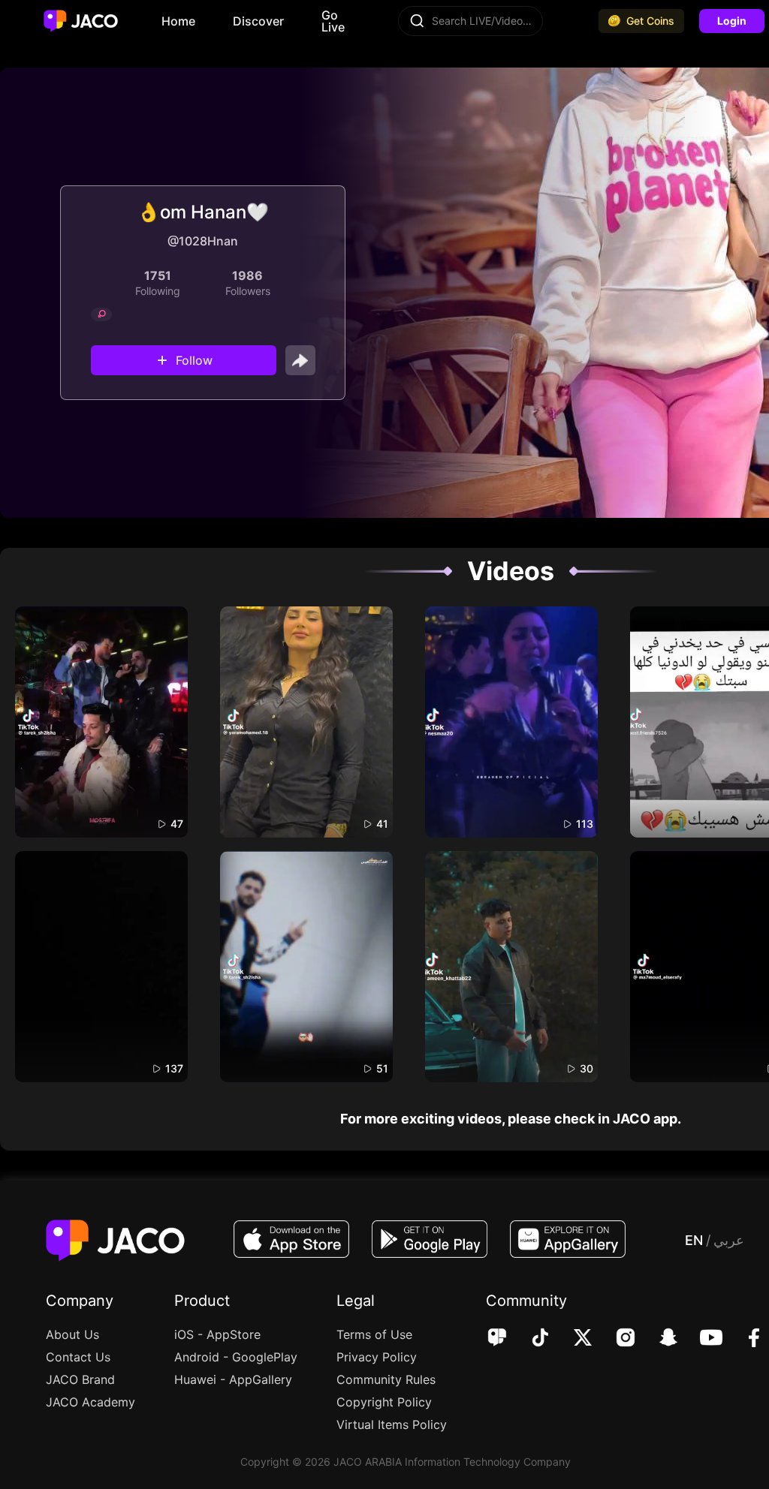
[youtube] (701, 1339)
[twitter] (572, 1339)
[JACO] (497, 1339)
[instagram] (615, 1339)
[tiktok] (529, 1339)
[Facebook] (743, 1339)
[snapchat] (658, 1339)
